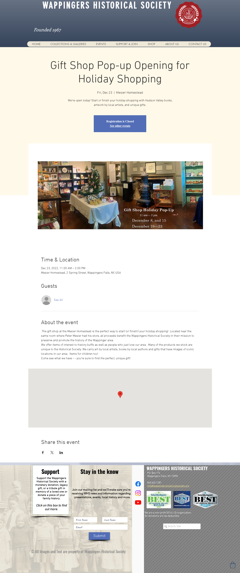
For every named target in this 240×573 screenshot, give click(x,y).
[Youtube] (138, 502)
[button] (68, 44)
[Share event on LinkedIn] (61, 452)
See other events (120, 125)
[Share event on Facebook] (43, 452)
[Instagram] (138, 493)
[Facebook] (138, 484)
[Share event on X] (52, 452)
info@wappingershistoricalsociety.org (168, 486)
